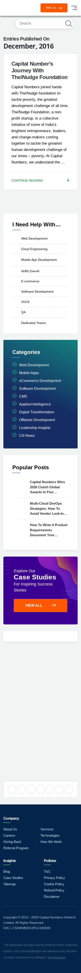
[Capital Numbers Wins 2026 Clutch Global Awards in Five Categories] (20, 487)
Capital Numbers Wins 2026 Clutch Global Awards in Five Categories (47, 487)
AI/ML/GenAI (30, 271)
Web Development (34, 238)
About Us (10, 829)
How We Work (51, 842)
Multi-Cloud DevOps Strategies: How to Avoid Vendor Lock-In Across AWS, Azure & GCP (47, 509)
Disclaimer (52, 896)
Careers (9, 835)
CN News (27, 435)
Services (47, 829)
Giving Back (12, 842)
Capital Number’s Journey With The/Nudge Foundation (39, 70)
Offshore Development (37, 420)
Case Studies (13, 878)
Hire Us (51, 7)
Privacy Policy (54, 878)
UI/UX (25, 301)
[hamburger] (74, 8)
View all (33, 605)
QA (23, 312)
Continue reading (27, 180)
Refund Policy (54, 890)
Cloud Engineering (34, 249)
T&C (47, 871)
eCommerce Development (40, 381)
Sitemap (9, 884)
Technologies (50, 835)
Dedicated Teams (33, 323)
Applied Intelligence (35, 404)
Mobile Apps (29, 373)
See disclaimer (56, 957)
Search (68, 23)
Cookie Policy (54, 884)
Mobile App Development (39, 260)
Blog (6, 871)
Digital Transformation (36, 412)
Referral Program (16, 848)
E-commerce (30, 281)
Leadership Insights (34, 428)
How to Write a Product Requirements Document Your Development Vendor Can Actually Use (49, 530)
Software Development (37, 291)
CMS (23, 396)
